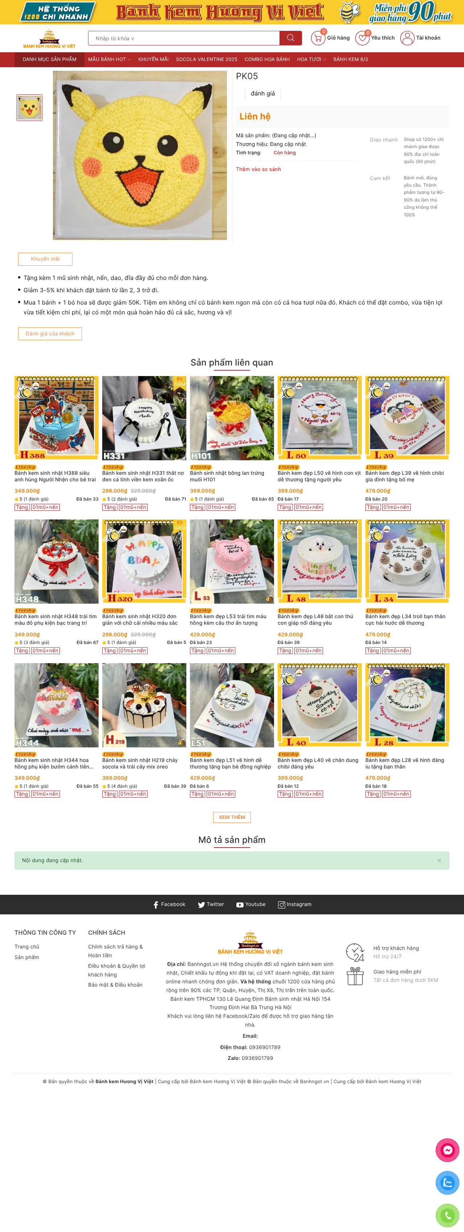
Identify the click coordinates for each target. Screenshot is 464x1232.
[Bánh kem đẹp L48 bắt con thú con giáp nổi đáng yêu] (320, 561)
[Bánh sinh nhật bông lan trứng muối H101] (232, 418)
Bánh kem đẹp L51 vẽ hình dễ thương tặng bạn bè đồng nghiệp (230, 763)
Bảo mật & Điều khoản (115, 985)
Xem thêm (232, 817)
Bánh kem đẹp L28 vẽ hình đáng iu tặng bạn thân (404, 763)
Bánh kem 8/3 (351, 59)
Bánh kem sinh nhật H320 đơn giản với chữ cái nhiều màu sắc (140, 619)
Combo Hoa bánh (267, 59)
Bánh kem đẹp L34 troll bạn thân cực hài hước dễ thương (405, 619)
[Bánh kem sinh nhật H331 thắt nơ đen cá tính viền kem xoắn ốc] (144, 418)
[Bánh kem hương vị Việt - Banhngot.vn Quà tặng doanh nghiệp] (49, 38)
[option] (139, 155)
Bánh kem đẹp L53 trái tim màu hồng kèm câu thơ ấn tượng (228, 619)
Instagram (298, 904)
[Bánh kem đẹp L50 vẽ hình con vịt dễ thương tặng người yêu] (320, 418)
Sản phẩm (26, 957)
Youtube (255, 904)
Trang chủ (26, 947)
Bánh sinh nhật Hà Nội (293, 999)
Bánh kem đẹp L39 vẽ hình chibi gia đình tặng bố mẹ (404, 476)
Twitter (214, 904)
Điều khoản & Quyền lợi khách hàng (116, 970)
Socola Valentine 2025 (207, 59)
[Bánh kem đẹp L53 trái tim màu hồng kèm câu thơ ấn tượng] (232, 561)
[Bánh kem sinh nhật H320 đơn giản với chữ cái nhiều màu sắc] (144, 561)
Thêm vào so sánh (258, 169)
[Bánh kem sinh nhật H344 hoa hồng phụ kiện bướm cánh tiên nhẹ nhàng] (56, 705)
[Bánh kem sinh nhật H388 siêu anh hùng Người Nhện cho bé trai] (56, 418)
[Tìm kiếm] (290, 38)
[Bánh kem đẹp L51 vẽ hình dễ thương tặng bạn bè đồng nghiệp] (232, 705)
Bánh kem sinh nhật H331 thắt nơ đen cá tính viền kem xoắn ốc (143, 476)
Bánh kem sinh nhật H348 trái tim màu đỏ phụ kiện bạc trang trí (55, 619)
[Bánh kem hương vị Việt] (232, 12)
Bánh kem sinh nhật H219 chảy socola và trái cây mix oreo (140, 763)
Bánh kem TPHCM (192, 999)
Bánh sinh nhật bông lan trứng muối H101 (227, 476)
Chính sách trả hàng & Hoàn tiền (115, 951)
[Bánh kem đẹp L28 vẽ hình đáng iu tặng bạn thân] (407, 705)
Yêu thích (380, 38)
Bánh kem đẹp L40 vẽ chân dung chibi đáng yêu (318, 763)
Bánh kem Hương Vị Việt (218, 1082)
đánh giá (263, 93)
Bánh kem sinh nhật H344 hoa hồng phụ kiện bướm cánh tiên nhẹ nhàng (51, 763)
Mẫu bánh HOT (107, 59)
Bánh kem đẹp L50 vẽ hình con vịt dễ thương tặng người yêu (319, 476)
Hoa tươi (310, 59)
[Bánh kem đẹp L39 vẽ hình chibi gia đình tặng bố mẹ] (407, 418)
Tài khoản (427, 38)
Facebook (172, 904)
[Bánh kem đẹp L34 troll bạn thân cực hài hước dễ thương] (407, 561)
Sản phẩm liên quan (232, 362)
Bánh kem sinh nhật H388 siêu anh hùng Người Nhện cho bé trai (55, 476)
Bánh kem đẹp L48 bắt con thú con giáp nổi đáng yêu (315, 619)
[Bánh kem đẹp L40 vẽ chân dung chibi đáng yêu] (320, 705)
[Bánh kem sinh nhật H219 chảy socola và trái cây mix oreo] (144, 705)
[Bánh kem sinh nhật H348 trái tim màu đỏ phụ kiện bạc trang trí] (56, 561)
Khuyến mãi (153, 59)
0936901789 (265, 1047)
